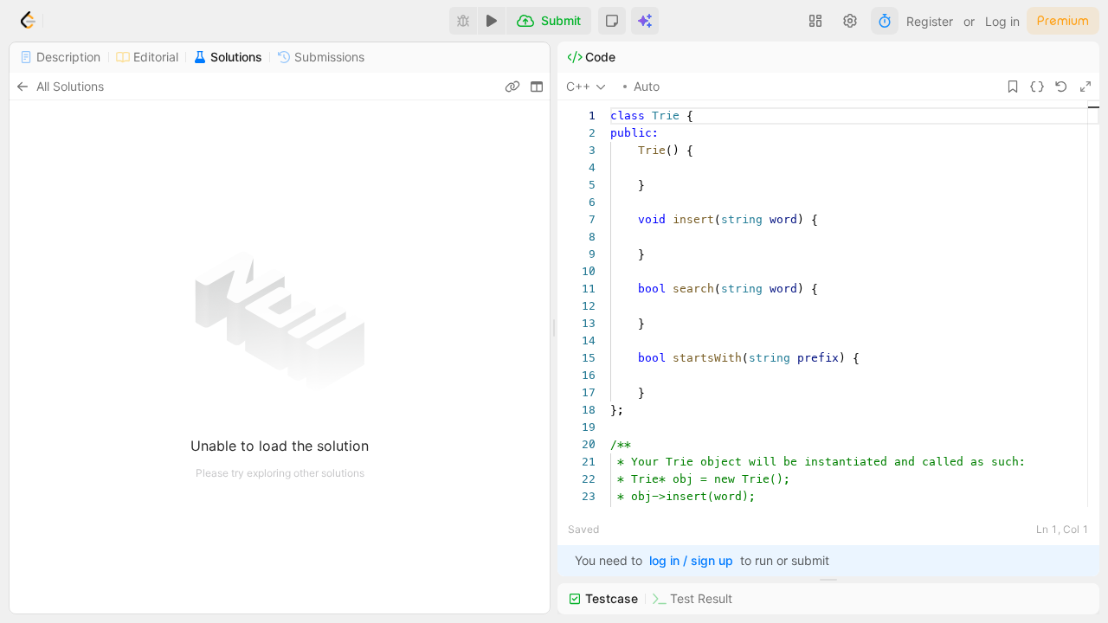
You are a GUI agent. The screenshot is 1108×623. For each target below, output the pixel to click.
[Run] (492, 21)
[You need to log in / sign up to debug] (463, 21)
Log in (1002, 21)
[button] (612, 21)
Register (929, 21)
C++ (578, 86)
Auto (647, 86)
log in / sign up (691, 560)
